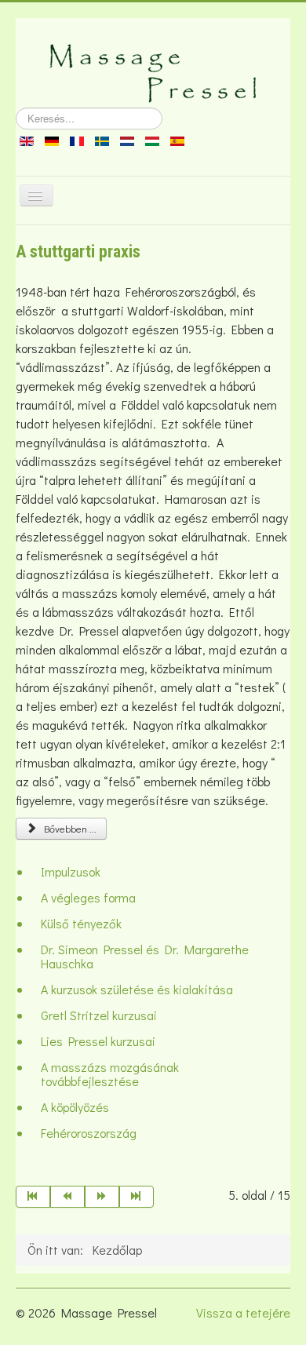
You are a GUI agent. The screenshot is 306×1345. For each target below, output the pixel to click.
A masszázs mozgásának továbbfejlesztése (110, 1074)
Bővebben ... (68, 828)
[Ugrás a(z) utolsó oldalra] (136, 1197)
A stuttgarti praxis (78, 251)
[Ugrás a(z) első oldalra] (33, 1197)
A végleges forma (88, 897)
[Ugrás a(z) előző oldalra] (67, 1197)
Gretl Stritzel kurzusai (99, 1015)
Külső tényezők (81, 923)
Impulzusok (70, 871)
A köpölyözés (75, 1107)
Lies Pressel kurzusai (98, 1041)
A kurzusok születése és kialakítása (137, 989)
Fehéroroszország (89, 1132)
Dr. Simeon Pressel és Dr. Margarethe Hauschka (145, 956)
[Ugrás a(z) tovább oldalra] (102, 1197)
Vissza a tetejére (243, 1312)
